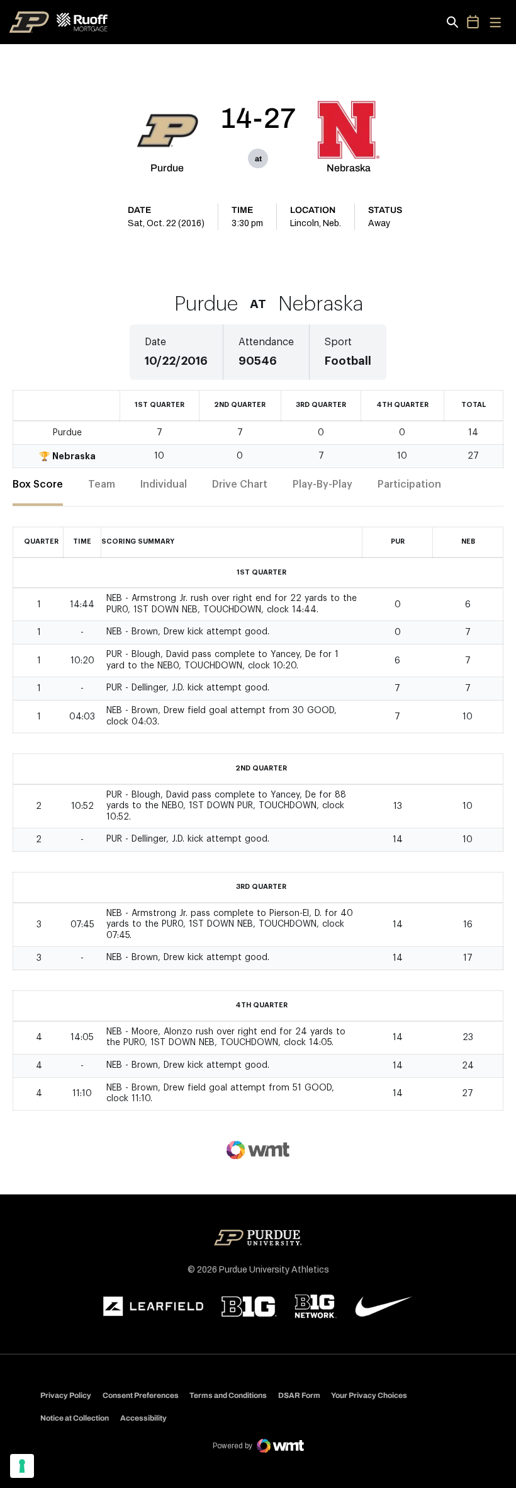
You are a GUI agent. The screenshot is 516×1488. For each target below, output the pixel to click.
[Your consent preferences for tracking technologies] (22, 1466)
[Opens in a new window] (153, 1306)
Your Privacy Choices (369, 1395)
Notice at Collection (74, 1418)
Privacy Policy (65, 1395)
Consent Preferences (141, 1395)
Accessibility (143, 1417)
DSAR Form (299, 1395)
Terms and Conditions (228, 1395)
